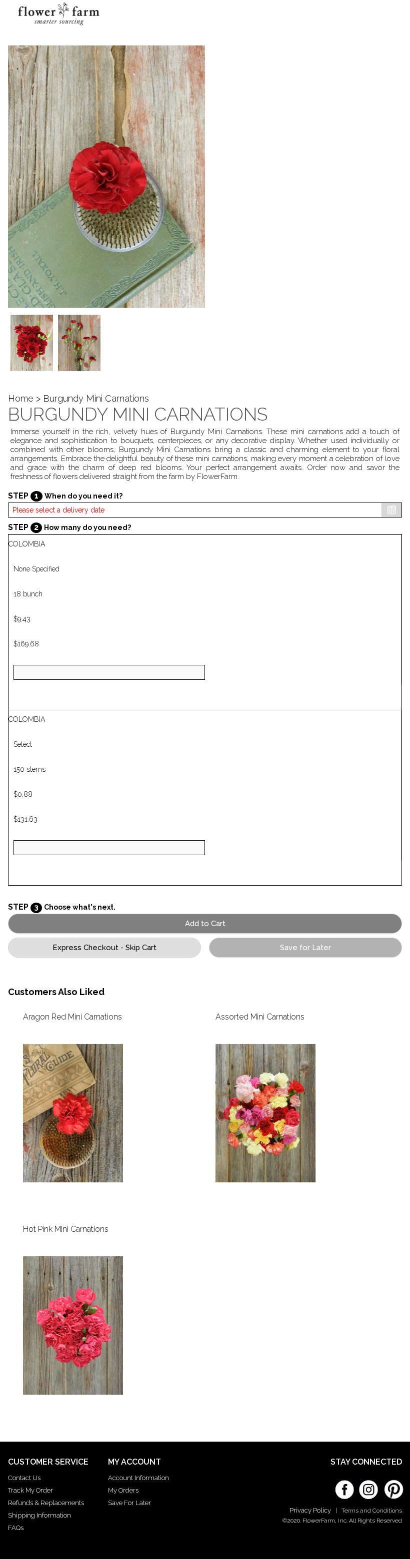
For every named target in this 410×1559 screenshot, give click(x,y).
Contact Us (24, 1478)
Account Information (138, 1478)
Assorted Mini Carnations (260, 1017)
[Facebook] (344, 1486)
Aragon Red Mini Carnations (72, 1017)
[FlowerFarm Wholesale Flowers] (58, 26)
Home (21, 398)
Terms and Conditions (372, 1510)
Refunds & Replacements (46, 1503)
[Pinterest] (392, 1484)
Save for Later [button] (305, 947)
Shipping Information (39, 1515)
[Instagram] (368, 1486)
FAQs (16, 1528)
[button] (385, 17)
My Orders (123, 1490)
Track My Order (30, 1490)
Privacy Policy (310, 1510)
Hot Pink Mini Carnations (65, 1229)
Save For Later (129, 1503)
